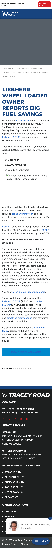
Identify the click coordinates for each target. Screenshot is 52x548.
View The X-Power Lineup (26, 352)
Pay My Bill (42, 4)
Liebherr (6, 226)
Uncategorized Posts (22, 368)
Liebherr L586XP (11, 137)
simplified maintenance (19, 318)
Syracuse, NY (13, 472)
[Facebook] (3, 419)
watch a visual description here (28, 292)
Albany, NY (11, 497)
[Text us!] (41, 542)
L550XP (44, 230)
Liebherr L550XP (11, 301)
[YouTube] (26, 419)
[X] (9, 419)
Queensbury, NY (14, 482)
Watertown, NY (14, 492)
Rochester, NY (14, 487)
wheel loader (23, 120)
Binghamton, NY (14, 477)
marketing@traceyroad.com (20, 412)
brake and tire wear (22, 213)
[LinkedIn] (21, 419)
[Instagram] (15, 419)
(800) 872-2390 (25, 409)
